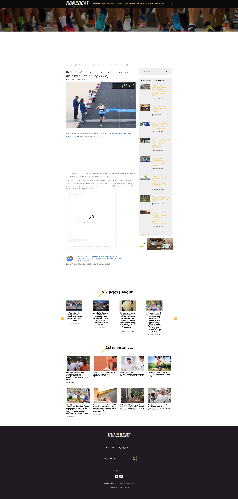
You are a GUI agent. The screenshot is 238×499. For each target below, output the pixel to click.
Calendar (157, 4)
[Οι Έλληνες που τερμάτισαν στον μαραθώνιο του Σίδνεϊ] (145, 107)
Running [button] (96, 3)
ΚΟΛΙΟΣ (107, 264)
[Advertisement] (56, 50)
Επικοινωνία (110, 448)
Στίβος (103, 4)
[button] (62, 318)
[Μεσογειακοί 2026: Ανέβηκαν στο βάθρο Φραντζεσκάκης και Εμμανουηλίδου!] (145, 123)
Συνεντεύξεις (121, 4)
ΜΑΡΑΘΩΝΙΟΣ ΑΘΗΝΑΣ (89, 264)
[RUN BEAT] (77, 3)
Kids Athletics (111, 4)
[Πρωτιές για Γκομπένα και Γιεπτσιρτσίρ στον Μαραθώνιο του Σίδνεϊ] (145, 159)
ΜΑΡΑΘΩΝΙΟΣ (75, 264)
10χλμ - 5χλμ (78, 65)
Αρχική (69, 65)
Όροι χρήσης (124, 448)
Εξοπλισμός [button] (147, 3)
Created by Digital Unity (119, 487)
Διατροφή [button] (130, 3)
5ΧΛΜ (101, 264)
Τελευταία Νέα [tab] (145, 80)
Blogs (162, 4)
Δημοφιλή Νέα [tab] (159, 80)
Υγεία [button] (138, 3)
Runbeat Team (72, 80)
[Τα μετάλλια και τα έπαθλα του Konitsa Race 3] (145, 198)
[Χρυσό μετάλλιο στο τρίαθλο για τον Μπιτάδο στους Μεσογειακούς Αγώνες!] (145, 140)
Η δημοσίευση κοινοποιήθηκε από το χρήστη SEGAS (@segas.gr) (91, 246)
